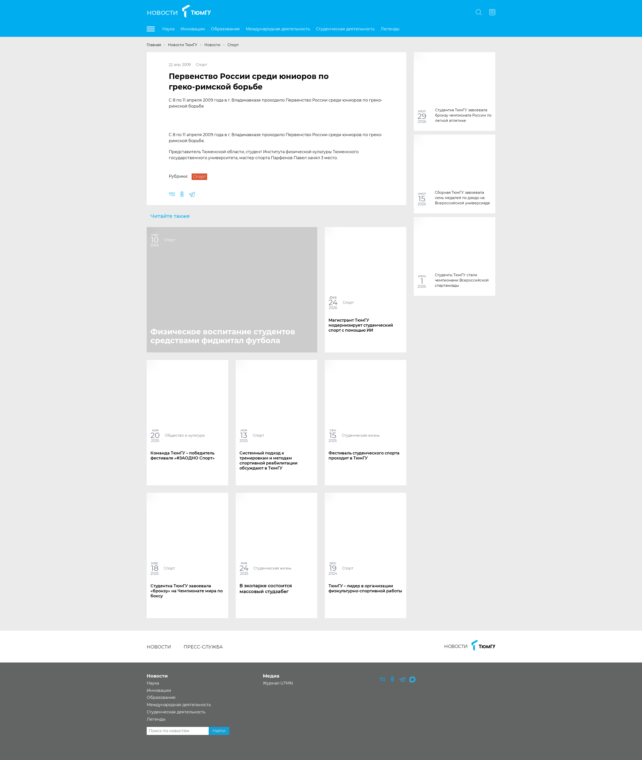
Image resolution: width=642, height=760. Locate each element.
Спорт (201, 64)
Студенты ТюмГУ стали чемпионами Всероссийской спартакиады (462, 280)
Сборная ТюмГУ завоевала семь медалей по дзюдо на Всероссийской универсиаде (462, 197)
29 (422, 116)
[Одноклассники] (182, 194)
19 (333, 568)
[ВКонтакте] (172, 194)
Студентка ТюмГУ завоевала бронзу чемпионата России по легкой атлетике (463, 115)
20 (155, 435)
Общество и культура (185, 435)
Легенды (390, 29)
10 (155, 239)
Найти (218, 730)
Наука (168, 29)
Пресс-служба (203, 647)
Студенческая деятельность (345, 29)
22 (171, 64)
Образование (225, 29)
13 (243, 435)
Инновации (193, 29)
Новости (162, 12)
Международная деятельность (278, 29)
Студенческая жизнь (361, 435)
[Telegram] (192, 194)
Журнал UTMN (278, 683)
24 (333, 302)
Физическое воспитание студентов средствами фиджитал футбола (222, 336)
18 (154, 568)
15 (421, 198)
